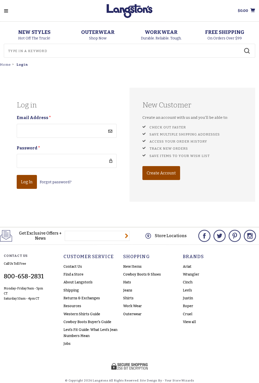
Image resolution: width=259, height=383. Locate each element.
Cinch (187, 282)
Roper (188, 306)
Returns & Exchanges (81, 298)
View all (189, 322)
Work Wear (132, 306)
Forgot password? (56, 182)
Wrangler (191, 274)
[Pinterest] (235, 236)
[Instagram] (250, 236)
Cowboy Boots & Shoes (142, 274)
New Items (132, 266)
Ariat (187, 266)
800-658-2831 (24, 276)
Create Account (161, 173)
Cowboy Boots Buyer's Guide (87, 322)
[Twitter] (219, 236)
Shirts (128, 298)
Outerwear (132, 314)
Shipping (71, 290)
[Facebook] (204, 236)
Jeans (127, 290)
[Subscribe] (127, 235)
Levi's (187, 290)
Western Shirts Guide (81, 314)
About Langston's (78, 282)
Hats (127, 282)
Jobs (67, 344)
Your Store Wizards (179, 380)
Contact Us (72, 266)
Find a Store (73, 274)
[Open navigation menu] (6, 10)
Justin (188, 298)
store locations (171, 235)
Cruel (187, 314)
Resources (72, 306)
